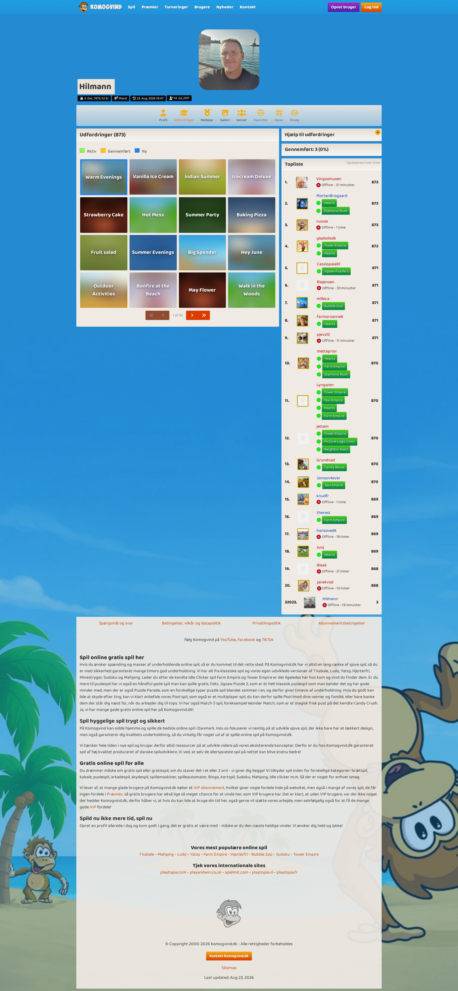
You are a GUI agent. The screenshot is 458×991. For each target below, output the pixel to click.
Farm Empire (334, 366)
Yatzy (195, 854)
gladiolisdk (326, 238)
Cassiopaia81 (328, 264)
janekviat (325, 582)
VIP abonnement (209, 787)
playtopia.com (173, 872)
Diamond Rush (336, 211)
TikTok (268, 639)
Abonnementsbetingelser (341, 623)
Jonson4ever (328, 478)
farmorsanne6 (330, 316)
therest (323, 512)
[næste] (192, 315)
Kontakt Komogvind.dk (229, 956)
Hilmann (330, 599)
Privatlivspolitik (266, 623)
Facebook (246, 639)
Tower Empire (335, 245)
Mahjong (166, 854)
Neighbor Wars (336, 449)
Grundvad (326, 460)
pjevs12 (323, 334)
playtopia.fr (287, 872)
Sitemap (229, 968)
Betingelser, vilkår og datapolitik (191, 623)
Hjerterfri (239, 854)
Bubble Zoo (333, 306)
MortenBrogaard (331, 195)
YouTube (228, 639)
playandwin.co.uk (205, 872)
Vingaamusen (328, 179)
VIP (93, 807)
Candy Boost (334, 467)
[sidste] (204, 315)
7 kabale (146, 854)
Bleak (322, 565)
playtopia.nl (262, 872)
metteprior (327, 351)
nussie (322, 221)
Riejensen (325, 282)
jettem (323, 426)
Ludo (182, 854)
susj (320, 547)
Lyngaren (325, 385)
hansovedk (327, 530)
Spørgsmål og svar (116, 623)
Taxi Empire (333, 400)
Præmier (115, 794)
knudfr (323, 496)
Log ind (371, 7)
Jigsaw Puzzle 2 (336, 271)
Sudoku (283, 854)
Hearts (329, 203)
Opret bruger (343, 7)
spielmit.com (236, 872)
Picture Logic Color (339, 441)
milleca (323, 298)
